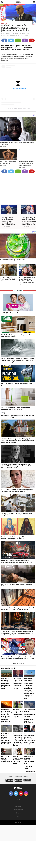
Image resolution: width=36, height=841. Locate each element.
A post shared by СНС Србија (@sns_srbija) (18, 108)
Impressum (18, 806)
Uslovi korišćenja (18, 809)
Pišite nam (18, 813)
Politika (4, 23)
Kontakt (18, 799)
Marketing (18, 803)
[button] (2, 213)
